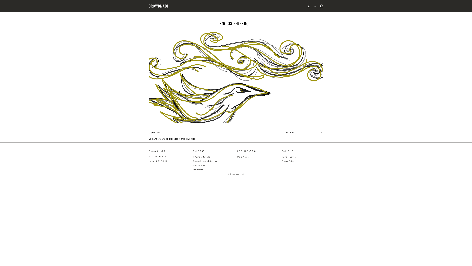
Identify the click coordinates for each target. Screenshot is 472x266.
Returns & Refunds (201, 157)
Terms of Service (289, 157)
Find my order (199, 165)
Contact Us (198, 169)
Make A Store (243, 157)
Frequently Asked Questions (206, 161)
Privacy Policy (288, 161)
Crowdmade (159, 6)
